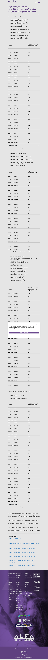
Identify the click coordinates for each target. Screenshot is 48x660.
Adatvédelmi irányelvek (34, 324)
